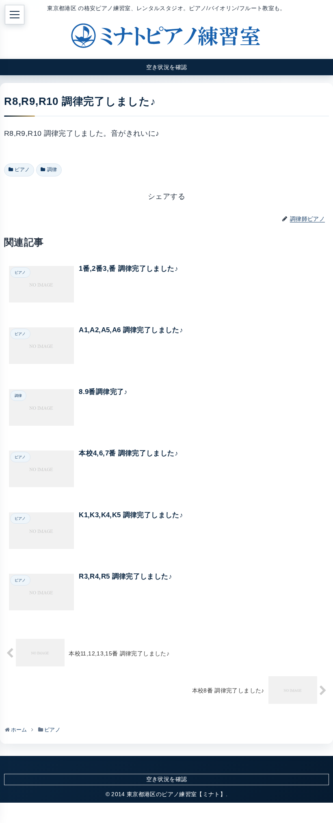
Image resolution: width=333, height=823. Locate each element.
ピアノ (22, 169)
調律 (52, 169)
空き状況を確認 (166, 779)
